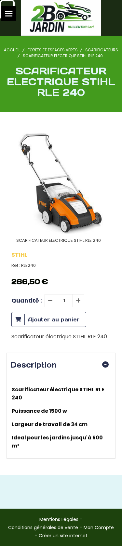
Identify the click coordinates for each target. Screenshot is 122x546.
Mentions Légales (58, 519)
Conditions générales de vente (43, 527)
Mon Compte (99, 527)
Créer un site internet (63, 535)
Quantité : (26, 300)
